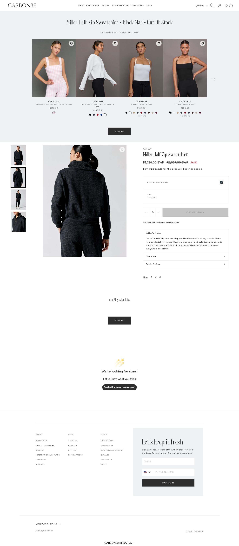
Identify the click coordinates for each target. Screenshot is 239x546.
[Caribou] (134, 113)
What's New (41, 441)
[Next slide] (211, 78)
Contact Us (107, 445)
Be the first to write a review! (119, 387)
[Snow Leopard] (153, 113)
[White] (105, 115)
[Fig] (156, 113)
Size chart (151, 197)
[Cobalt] (101, 115)
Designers (41, 460)
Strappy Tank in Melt (141, 104)
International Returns (48, 455)
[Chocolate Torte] (149, 113)
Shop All (40, 464)
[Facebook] (151, 277)
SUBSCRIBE (168, 483)
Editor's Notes (153, 233)
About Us (72, 441)
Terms (188, 531)
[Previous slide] (28, 78)
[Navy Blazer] (94, 115)
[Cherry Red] (98, 115)
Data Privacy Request (112, 450)
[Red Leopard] (141, 113)
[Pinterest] (160, 277)
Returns (40, 450)
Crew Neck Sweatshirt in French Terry (98, 105)
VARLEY (147, 149)
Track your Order (45, 445)
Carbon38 (48, 531)
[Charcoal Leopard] (138, 113)
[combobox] (147, 472)
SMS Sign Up (106, 460)
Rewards (72, 445)
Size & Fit (151, 256)
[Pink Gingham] (54, 113)
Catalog (105, 455)
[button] (119, 543)
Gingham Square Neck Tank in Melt (54, 104)
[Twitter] (155, 277)
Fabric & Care (153, 264)
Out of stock (195, 212)
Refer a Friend (75, 455)
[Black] (90, 115)
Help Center (107, 441)
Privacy (199, 531)
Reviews (72, 450)
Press (103, 464)
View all (119, 131)
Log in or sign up (192, 168)
